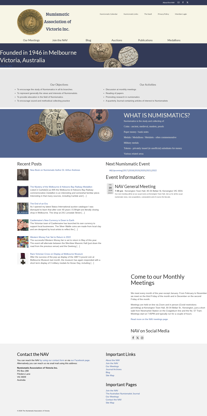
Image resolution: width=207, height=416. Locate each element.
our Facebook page (80, 360)
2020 (142, 170)
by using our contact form (52, 360)
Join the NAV (112, 363)
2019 (137, 170)
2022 (154, 170)
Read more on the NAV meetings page (149, 319)
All (110, 170)
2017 (125, 170)
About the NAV (113, 360)
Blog (108, 372)
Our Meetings (112, 366)
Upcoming (117, 170)
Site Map (110, 375)
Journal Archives (114, 369)
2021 (148, 170)
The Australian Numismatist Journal (123, 393)
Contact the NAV (114, 399)
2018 (131, 170)
